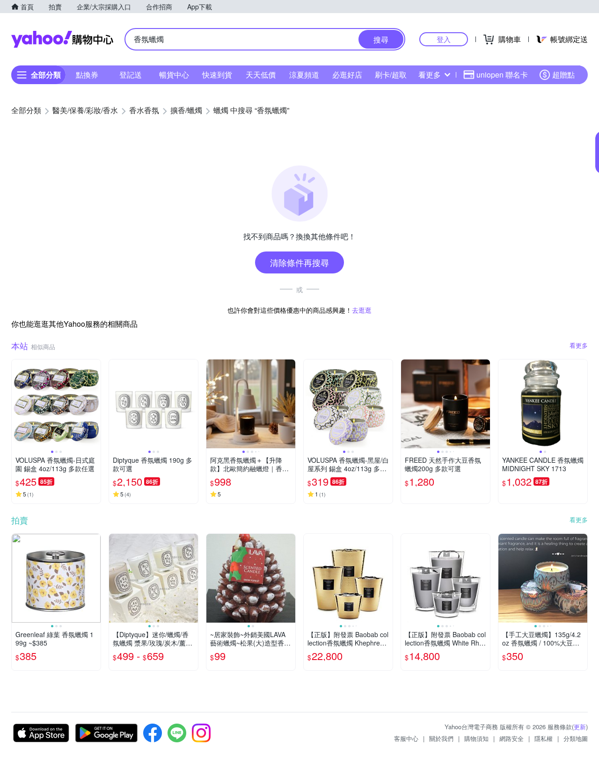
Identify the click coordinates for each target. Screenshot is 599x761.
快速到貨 (217, 74)
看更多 (429, 74)
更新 (580, 726)
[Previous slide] (18, 404)
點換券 (87, 74)
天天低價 (261, 74)
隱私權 (543, 738)
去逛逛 (362, 310)
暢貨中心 (174, 74)
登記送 (130, 74)
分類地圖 (575, 738)
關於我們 (441, 738)
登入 (444, 39)
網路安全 (511, 738)
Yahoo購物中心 (62, 39)
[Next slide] (94, 404)
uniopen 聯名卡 (502, 74)
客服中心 (406, 738)
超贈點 (563, 74)
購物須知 (476, 738)
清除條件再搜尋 (299, 262)
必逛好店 (347, 74)
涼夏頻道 (304, 74)
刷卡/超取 (391, 74)
